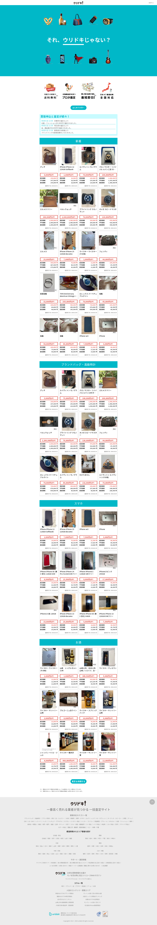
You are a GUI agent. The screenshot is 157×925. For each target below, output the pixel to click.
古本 (25, 821)
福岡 (84, 854)
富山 (41, 846)
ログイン (151, 3)
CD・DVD (31, 821)
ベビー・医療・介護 (93, 827)
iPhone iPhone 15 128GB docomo (67, 252)
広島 (52, 854)
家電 (124, 818)
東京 (108, 838)
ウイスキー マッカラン (108, 668)
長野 (59, 846)
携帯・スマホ (80, 818)
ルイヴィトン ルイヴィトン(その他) (108, 476)
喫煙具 (72, 818)
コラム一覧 (78, 883)
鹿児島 (111, 854)
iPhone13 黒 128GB (48, 614)
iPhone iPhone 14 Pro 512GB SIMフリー (68, 572)
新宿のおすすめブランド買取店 (64, 893)
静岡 (68, 846)
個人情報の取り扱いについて (78, 863)
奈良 (106, 846)
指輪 (101, 294)
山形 (66, 838)
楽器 (39, 824)
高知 (74, 854)
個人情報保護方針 (63, 863)
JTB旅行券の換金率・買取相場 (64, 905)
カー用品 (88, 824)
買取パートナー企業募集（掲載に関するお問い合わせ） (85, 866)
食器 (52, 824)
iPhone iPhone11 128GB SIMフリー (87, 572)
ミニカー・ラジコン (87, 821)
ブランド (68, 886)
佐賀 (88, 854)
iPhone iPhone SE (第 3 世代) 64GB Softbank (88, 616)
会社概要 (105, 866)
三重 (76, 846)
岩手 (53, 838)
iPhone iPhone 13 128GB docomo (67, 615)
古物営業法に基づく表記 (113, 863)
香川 (65, 854)
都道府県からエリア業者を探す (78, 831)
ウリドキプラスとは (71, 879)
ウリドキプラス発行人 (85, 879)
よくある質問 (53, 866)
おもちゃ (111, 821)
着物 (131, 821)
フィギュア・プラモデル (55, 821)
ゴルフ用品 (110, 824)
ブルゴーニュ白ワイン (68, 710)
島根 (44, 854)
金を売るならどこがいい (64, 899)
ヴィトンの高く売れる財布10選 (92, 893)
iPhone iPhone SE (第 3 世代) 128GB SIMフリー (48, 574)
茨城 (86, 838)
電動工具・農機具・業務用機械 (77, 827)
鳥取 (39, 854)
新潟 (37, 846)
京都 (93, 846)
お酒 (67, 818)
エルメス (43, 251)
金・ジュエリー (59, 818)
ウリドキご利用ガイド (42, 863)
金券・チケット (59, 824)
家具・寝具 (46, 824)
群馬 (95, 838)
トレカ (44, 821)
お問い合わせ (63, 866)
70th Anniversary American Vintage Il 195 (68, 296)
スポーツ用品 (62, 827)
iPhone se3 (84, 336)
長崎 (93, 854)
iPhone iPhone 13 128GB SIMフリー (106, 615)
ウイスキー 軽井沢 (67, 752)
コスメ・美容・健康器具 (77, 824)
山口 (57, 854)
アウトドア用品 (124, 824)
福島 (70, 838)
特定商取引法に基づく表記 (96, 863)
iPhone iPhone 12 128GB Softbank (67, 168)
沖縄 (116, 854)
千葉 (104, 838)
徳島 (61, 854)
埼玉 (99, 838)
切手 (67, 824)
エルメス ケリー (46, 209)
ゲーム (130, 818)
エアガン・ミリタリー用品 (71, 821)
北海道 (44, 838)
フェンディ (103, 251)
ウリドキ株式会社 (72, 913)
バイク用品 (96, 824)
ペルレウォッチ (66, 209)
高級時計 (37, 818)
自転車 (103, 824)
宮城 (57, 838)
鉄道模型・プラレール (101, 821)
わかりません (85, 475)
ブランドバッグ (28, 818)
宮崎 (106, 854)
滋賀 (88, 846)
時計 (62, 886)
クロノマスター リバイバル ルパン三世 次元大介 (108, 169)
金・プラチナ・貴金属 (79, 886)
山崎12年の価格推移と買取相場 (64, 902)
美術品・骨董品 (31, 824)
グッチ (42, 167)
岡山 (48, 854)
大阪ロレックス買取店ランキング (92, 896)
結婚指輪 (43, 294)
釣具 (116, 824)
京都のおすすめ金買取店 (92, 899)
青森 (49, 838)
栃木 (91, 838)
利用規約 (53, 863)
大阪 (97, 846)
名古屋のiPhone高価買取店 (92, 905)
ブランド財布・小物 (48, 818)
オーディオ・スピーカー (115, 818)
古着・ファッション (122, 821)
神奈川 (113, 838)
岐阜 (63, 846)
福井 (50, 846)
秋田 (62, 838)
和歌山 (111, 846)
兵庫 (101, 846)
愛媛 (70, 854)
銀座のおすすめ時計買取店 (64, 896)
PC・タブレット (101, 818)
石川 (46, 846)
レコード (38, 821)
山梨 (54, 846)
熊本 (97, 854)
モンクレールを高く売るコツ (92, 902)
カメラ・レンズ (90, 818)
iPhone (102, 336)
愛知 (72, 846)
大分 (101, 854)
